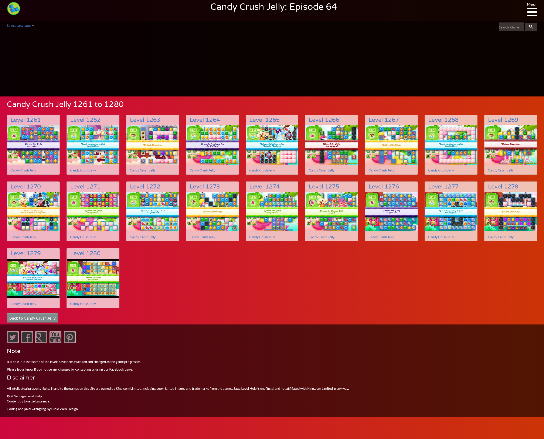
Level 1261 (25, 119)
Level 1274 (264, 186)
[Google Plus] (41, 342)
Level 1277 (443, 186)
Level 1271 (85, 186)
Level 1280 (85, 253)
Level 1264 (205, 119)
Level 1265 (264, 119)
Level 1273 (205, 186)
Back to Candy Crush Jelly (32, 317)
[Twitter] (13, 342)
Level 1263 (145, 119)
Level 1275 (324, 186)
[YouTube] (55, 342)
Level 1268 (443, 119)
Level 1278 (503, 186)
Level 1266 (324, 119)
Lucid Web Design (64, 409)
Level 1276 (383, 186)
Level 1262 (85, 119)
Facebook (116, 369)
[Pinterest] (70, 342)
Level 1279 (25, 253)
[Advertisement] (272, 63)
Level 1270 (25, 186)
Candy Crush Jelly (23, 170)
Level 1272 (145, 186)
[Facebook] (27, 342)
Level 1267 (383, 119)
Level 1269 (503, 119)
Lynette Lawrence (36, 401)
